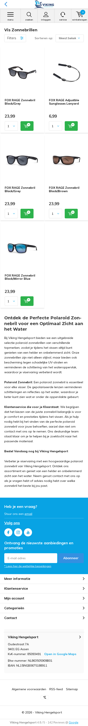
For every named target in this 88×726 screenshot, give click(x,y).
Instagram (18, 532)
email (28, 514)
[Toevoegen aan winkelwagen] (27, 126)
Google (73, 722)
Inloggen (46, 19)
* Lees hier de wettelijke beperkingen (27, 566)
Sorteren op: (44, 38)
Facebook (8, 532)
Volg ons (12, 522)
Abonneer (71, 558)
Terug (5, 4)
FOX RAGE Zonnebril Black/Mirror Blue (20, 277)
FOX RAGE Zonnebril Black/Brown (64, 189)
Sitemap (72, 689)
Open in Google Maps (60, 654)
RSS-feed (56, 689)
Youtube (28, 532)
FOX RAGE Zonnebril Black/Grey (20, 101)
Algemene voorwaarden (29, 689)
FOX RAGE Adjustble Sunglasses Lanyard (64, 101)
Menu (10, 19)
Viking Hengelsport (48, 712)
